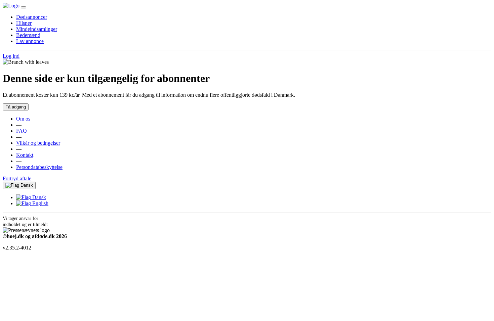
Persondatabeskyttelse (39, 167)
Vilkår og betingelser (38, 143)
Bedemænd (28, 35)
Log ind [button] (11, 56)
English (39, 203)
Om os (23, 119)
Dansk (26, 185)
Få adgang (15, 106)
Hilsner (24, 23)
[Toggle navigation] (23, 7)
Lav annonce (30, 41)
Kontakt (24, 155)
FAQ (21, 131)
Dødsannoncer (31, 17)
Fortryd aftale (17, 178)
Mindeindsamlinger (36, 29)
